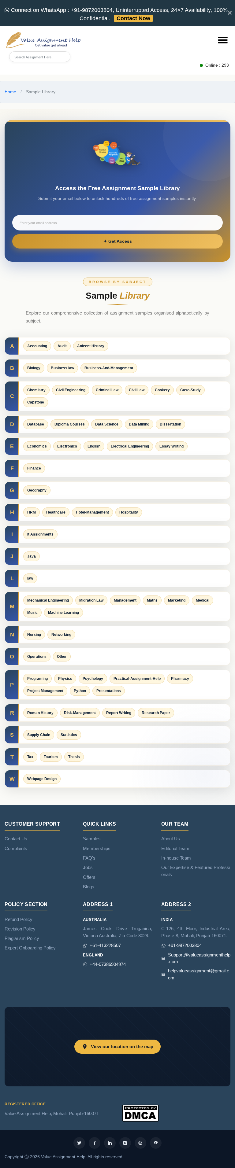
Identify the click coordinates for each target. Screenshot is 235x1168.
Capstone (35, 402)
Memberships (96, 848)
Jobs (88, 867)
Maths (152, 600)
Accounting (37, 346)
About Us (170, 838)
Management (125, 600)
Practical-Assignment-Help (137, 678)
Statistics (69, 735)
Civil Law (136, 390)
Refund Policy (18, 919)
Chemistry (36, 390)
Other (62, 656)
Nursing (34, 634)
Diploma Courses (69, 424)
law (30, 578)
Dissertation (170, 424)
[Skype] (156, 1143)
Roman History (40, 713)
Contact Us (16, 838)
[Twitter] (79, 1143)
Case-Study (190, 390)
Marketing (176, 600)
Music (32, 612)
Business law (62, 368)
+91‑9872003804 (185, 945)
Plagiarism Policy (22, 938)
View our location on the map (122, 1046)
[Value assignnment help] (44, 39)
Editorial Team (175, 848)
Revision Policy (20, 929)
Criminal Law (107, 390)
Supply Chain (38, 735)
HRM (31, 512)
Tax (30, 757)
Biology (33, 368)
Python (80, 691)
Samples (92, 838)
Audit (62, 346)
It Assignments (40, 534)
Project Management (45, 691)
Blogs (88, 886)
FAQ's (89, 858)
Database (35, 424)
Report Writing (118, 713)
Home (10, 91)
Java (31, 556)
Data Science (106, 424)
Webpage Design (42, 779)
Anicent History (90, 346)
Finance (34, 468)
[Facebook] (94, 1143)
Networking (61, 634)
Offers (89, 877)
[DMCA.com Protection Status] (140, 1112)
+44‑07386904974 (108, 964)
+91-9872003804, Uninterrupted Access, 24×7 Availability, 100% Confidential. (118, 14)
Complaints (16, 848)
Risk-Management (80, 713)
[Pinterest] (140, 1143)
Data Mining (139, 424)
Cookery (162, 390)
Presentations (108, 691)
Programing (37, 678)
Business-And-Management (108, 368)
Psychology (93, 678)
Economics (37, 446)
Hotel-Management (92, 512)
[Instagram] (125, 1143)
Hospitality (128, 512)
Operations (37, 656)
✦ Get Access (117, 241)
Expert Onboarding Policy (30, 947)
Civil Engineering (70, 390)
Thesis (74, 757)
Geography (37, 490)
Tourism (51, 757)
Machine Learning (63, 612)
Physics (65, 678)
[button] (223, 40)
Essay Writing (171, 446)
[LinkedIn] (110, 1143)
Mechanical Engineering (48, 600)
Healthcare (55, 512)
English (94, 446)
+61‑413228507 (105, 945)
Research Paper (156, 713)
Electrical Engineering (130, 446)
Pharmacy (180, 678)
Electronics (67, 446)
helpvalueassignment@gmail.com (198, 974)
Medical (202, 600)
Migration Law (91, 600)
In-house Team (176, 858)
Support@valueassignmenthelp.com (199, 958)
